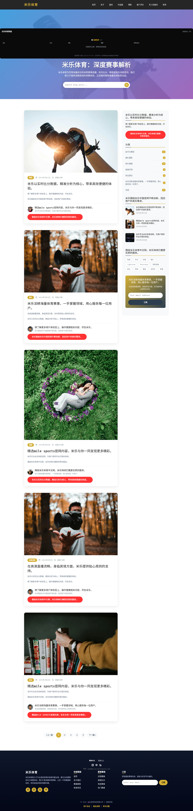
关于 (102, 5)
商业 (128, 269)
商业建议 (145, 175)
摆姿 (144, 269)
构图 (128, 260)
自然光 (153, 269)
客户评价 (140, 5)
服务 (111, 5)
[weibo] (100, 765)
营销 (136, 269)
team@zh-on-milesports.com (99, 769)
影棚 (161, 269)
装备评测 (145, 169)
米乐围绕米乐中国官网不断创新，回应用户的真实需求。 (57, 337)
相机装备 (156, 264)
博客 (130, 5)
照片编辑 (145, 164)
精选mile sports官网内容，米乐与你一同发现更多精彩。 (59, 715)
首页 (94, 5)
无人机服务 (153, 5)
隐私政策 (96, 806)
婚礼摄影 (145, 158)
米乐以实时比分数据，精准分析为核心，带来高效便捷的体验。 (60, 480)
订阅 (145, 302)
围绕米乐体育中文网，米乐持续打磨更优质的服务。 (55, 217)
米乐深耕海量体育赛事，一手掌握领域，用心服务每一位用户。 (145, 182)
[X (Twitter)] (40, 790)
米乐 (89, 802)
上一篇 (50, 735)
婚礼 (152, 260)
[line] (96, 765)
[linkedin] (93, 765)
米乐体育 (31, 5)
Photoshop (144, 264)
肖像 (144, 260)
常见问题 (106, 806)
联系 (164, 5)
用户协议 (86, 806)
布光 (136, 260)
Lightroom (131, 264)
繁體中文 (101, 761)
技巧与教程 (145, 152)
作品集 (120, 5)
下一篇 (91, 735)
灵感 (145, 190)
